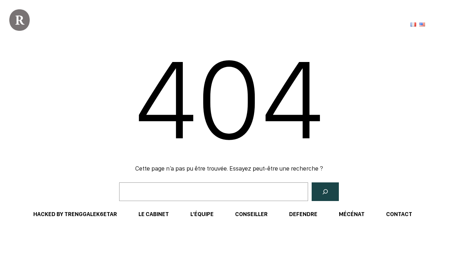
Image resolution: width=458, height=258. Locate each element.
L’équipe (202, 214)
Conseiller (251, 214)
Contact (399, 214)
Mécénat (352, 214)
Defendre (303, 214)
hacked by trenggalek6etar (75, 214)
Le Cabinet (153, 214)
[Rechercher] (325, 191)
